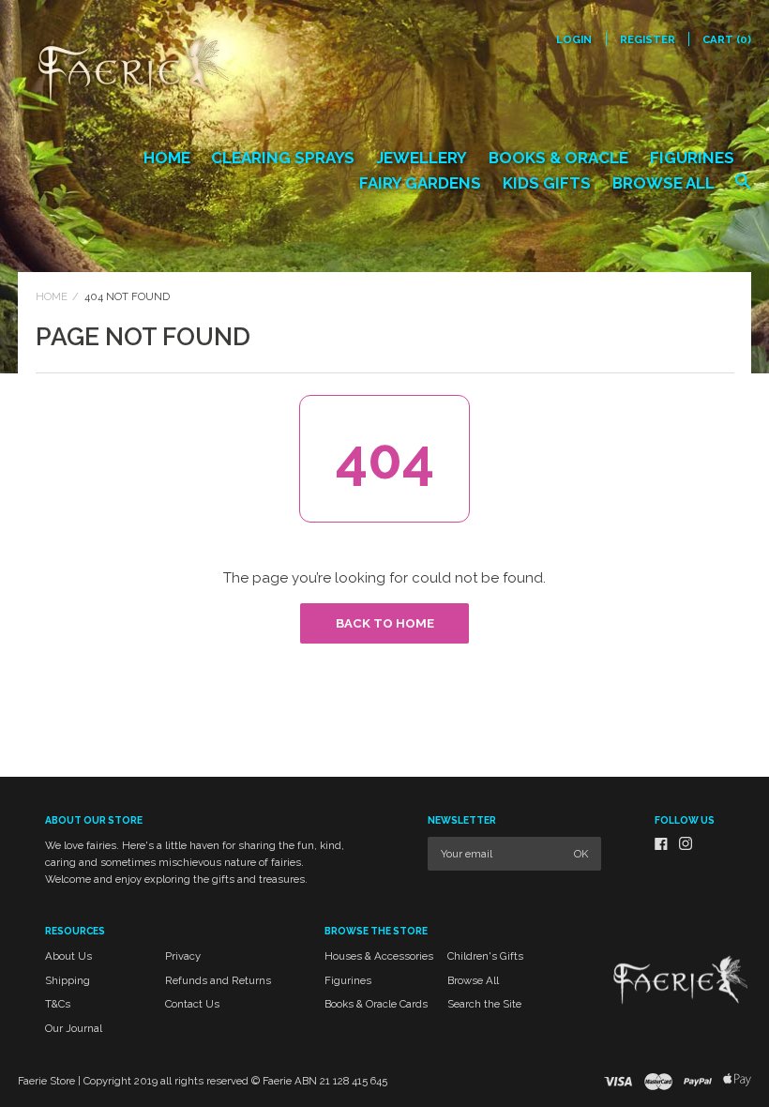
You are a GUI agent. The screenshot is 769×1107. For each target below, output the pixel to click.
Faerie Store (46, 1080)
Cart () (726, 39)
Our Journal (73, 1028)
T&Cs (57, 1003)
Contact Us (192, 1003)
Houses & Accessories (378, 956)
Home (166, 157)
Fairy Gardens (420, 183)
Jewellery (421, 157)
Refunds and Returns (218, 980)
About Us (68, 956)
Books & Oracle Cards (376, 1003)
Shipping (67, 980)
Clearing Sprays (282, 157)
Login (574, 39)
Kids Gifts (547, 183)
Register (647, 39)
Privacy (183, 956)
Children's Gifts (485, 956)
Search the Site (484, 1003)
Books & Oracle (558, 157)
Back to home (385, 623)
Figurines (692, 157)
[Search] (743, 190)
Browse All (663, 183)
